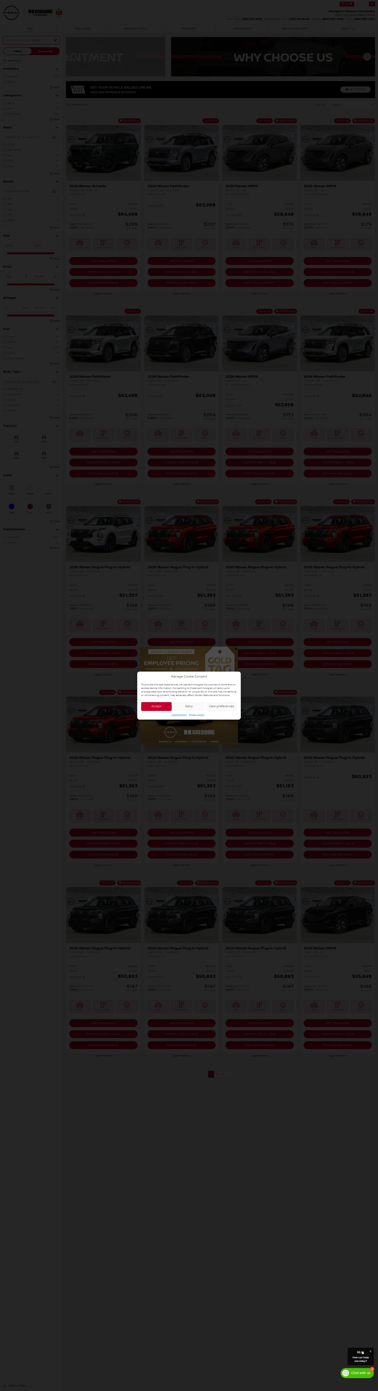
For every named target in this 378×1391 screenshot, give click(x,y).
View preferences (221, 706)
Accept (156, 706)
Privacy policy (197, 714)
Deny (189, 706)
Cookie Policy (179, 714)
